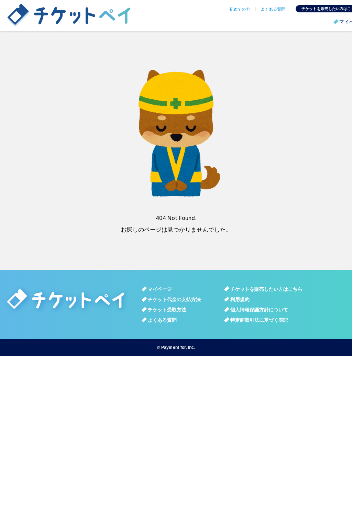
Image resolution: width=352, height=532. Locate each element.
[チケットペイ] (74, 15)
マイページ (160, 289)
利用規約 (240, 299)
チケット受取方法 (167, 309)
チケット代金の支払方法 (174, 299)
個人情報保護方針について (259, 309)
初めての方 (239, 9)
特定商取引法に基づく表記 (259, 320)
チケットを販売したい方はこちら (266, 289)
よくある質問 (273, 9)
